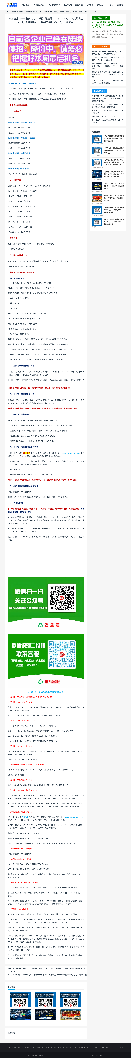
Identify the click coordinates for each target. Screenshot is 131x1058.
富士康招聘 (68, 5)
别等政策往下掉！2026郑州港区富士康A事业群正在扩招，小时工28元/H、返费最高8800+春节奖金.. (107, 98)
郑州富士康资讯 (39, 5)
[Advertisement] (46, 563)
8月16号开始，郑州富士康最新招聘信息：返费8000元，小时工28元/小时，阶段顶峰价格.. (107, 66)
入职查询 (110, 5)
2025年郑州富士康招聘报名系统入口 (19, 1047)
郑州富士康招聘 (54, 5)
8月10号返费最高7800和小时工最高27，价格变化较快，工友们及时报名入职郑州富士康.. (107, 74)
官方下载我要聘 (104, 1047)
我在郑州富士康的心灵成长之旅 (103, 116)
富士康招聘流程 (68, 1047)
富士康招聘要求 (56, 1047)
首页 (8, 12)
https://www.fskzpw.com (70, 453)
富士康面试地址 (80, 1047)
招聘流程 (100, 5)
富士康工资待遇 (92, 1047)
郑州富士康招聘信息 (17, 12)
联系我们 (121, 1047)
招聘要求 (90, 5)
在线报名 (119, 5)
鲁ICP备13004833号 (97, 1055)
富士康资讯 (26, 5)
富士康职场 (79, 5)
